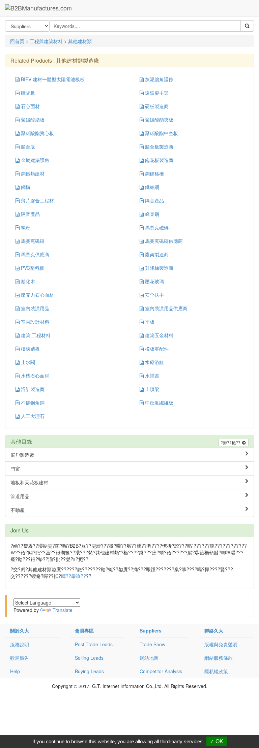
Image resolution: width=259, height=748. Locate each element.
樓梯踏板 (30, 348)
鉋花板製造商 (158, 160)
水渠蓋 (151, 375)
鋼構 (25, 187)
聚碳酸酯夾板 (158, 119)
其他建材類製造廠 (77, 60)
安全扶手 (154, 294)
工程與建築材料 (46, 41)
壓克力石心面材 (37, 294)
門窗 (15, 468)
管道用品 (19, 496)
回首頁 (17, 41)
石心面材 (30, 106)
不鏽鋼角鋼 (32, 402)
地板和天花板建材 (29, 482)
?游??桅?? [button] (231, 442)
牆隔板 (27, 92)
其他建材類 (80, 41)
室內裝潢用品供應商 (166, 308)
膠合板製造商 (158, 146)
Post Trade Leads (94, 644)
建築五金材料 (158, 335)
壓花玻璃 (154, 281)
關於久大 (19, 630)
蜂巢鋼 (151, 213)
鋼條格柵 (154, 173)
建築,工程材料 (35, 335)
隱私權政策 (216, 671)
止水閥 (27, 362)
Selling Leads (89, 657)
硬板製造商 (156, 106)
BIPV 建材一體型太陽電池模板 (52, 79)
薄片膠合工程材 (37, 200)
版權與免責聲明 (220, 644)
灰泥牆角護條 (158, 79)
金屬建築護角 (34, 160)
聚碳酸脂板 (32, 119)
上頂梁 (151, 389)
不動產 (17, 510)
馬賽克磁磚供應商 (163, 240)
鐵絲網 (151, 187)
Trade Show (152, 644)
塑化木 (27, 281)
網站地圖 (149, 657)
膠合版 (27, 146)
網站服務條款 (218, 657)
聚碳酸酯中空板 (161, 133)
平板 (149, 321)
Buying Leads (89, 671)
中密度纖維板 (158, 402)
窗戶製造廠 (22, 454)
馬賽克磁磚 (156, 227)
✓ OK (216, 741)
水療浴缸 (154, 362)
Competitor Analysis (161, 671)
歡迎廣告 (19, 657)
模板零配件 (156, 348)
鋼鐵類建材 (32, 173)
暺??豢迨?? (73, 576)
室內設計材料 (34, 321)
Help (15, 671)
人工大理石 (32, 416)
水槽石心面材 (34, 375)
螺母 (25, 227)
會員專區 (84, 630)
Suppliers (151, 630)
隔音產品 (154, 200)
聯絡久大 (213, 630)
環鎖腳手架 (156, 92)
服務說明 (19, 644)
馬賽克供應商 (34, 254)
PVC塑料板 (32, 267)
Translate (63, 610)
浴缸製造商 (32, 389)
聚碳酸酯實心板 (37, 133)
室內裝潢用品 (34, 308)
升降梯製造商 (158, 267)
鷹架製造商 (156, 254)
